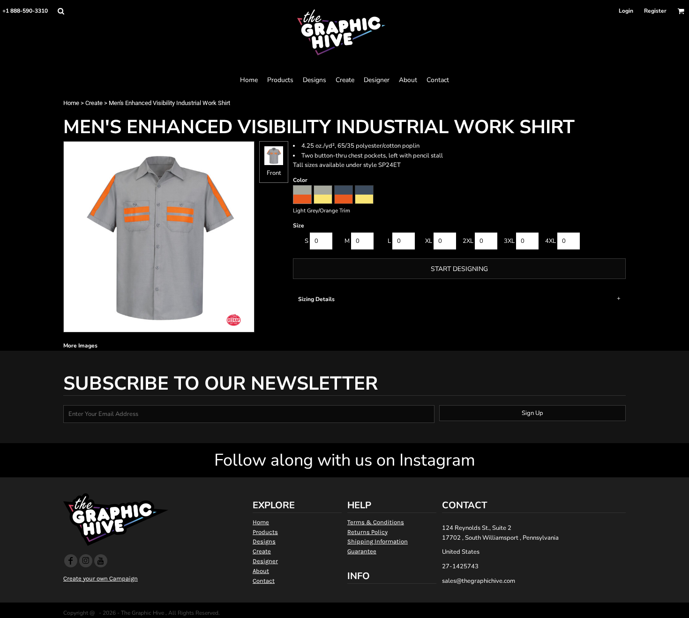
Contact (264, 580)
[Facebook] (70, 560)
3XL (509, 241)
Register (655, 11)
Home (71, 102)
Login (626, 11)
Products (265, 531)
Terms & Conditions (375, 522)
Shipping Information (377, 541)
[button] (60, 11)
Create (94, 102)
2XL (468, 241)
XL (428, 241)
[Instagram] (85, 560)
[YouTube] (100, 560)
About (261, 570)
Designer (265, 561)
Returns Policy (367, 531)
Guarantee (361, 551)
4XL (550, 241)
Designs (264, 541)
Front (274, 173)
